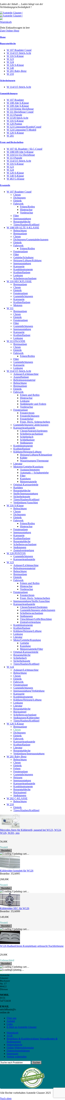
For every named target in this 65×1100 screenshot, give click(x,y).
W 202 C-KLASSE (17, 798)
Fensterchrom (27, 412)
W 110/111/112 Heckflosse (21, 154)
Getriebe (24, 643)
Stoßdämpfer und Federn (33, 403)
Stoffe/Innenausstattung (25, 493)
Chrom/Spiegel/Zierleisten (34, 430)
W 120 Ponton (14, 123)
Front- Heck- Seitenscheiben (35, 421)
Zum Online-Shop (9, 30)
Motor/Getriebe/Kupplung (27, 640)
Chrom (17, 194)
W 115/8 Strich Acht (17, 117)
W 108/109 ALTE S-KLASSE (23, 227)
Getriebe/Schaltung (23, 257)
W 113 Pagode (14, 114)
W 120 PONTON (16, 553)
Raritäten (18, 487)
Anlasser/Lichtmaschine (25, 374)
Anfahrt (11, 1021)
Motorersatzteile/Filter (31, 649)
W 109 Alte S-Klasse (18, 105)
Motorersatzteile (28, 481)
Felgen (16, 768)
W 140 (10, 68)
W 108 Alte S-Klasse (18, 102)
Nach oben (6, 1098)
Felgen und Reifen (30, 395)
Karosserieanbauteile (24, 427)
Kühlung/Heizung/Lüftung (27, 451)
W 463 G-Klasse (15, 178)
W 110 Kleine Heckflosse (20, 108)
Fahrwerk (18, 203)
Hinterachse (26, 209)
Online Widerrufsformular (20, 1047)
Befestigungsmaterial (24, 380)
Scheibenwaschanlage (24, 278)
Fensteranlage (20, 251)
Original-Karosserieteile (25, 484)
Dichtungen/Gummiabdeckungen (30, 239)
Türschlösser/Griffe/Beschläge (36, 619)
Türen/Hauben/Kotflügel (26, 224)
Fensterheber (27, 418)
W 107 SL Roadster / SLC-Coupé (24, 148)
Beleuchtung (20, 230)
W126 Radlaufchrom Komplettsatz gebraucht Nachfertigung (32, 946)
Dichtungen (19, 197)
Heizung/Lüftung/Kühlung (27, 260)
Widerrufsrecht (14, 1044)
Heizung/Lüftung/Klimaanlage (36, 454)
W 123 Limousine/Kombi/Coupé (24, 126)
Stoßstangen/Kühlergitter (26, 717)
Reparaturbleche (8, 43)
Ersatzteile (5, 185)
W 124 (10, 62)
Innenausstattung (22, 218)
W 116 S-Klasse (15, 56)
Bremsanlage (20, 233)
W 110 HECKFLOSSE (19, 281)
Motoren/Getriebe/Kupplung (28, 466)
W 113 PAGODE (16, 341)
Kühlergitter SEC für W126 (14, 908)
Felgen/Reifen (27, 206)
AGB (9, 1035)
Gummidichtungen (9, 93)
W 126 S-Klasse (15, 65)
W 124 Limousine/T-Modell (21, 129)
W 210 (10, 74)
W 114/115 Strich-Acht (19, 53)
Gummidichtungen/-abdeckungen (30, 424)
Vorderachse (26, 212)
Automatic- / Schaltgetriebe (34, 472)
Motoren (17, 305)
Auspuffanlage (21, 377)
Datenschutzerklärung (18, 1050)
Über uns (11, 1018)
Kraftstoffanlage (21, 272)
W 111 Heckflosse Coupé (20, 111)
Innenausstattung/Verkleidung (28, 690)
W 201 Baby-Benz (16, 71)
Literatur (17, 463)
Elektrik (17, 200)
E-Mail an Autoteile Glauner (21, 1027)
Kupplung (25, 478)
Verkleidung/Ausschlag (25, 502)
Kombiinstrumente (23, 269)
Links (10, 1024)
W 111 (10, 308)
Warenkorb (6, 22)
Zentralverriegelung (23, 550)
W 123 (10, 59)
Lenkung (18, 275)
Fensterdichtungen (29, 415)
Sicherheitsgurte (7, 80)
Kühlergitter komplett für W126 (16, 870)
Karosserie (18, 266)
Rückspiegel (19, 711)
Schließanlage (27, 439)
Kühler (23, 457)
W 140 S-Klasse (15, 175)
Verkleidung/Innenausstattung (28, 753)
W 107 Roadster (15, 99)
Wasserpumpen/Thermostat (34, 460)
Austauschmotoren (30, 469)
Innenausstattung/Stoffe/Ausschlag (31, 601)
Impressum (12, 1053)
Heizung (17, 777)
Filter (16, 215)
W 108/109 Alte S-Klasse (20, 151)
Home (3, 37)
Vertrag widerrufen (16, 1056)
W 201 (10, 135)
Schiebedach (26, 436)
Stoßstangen (26, 442)
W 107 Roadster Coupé (19, 50)
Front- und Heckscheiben (11, 142)
